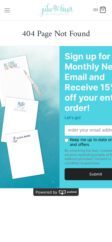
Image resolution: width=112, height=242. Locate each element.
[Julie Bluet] (56, 10)
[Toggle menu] (7, 10)
